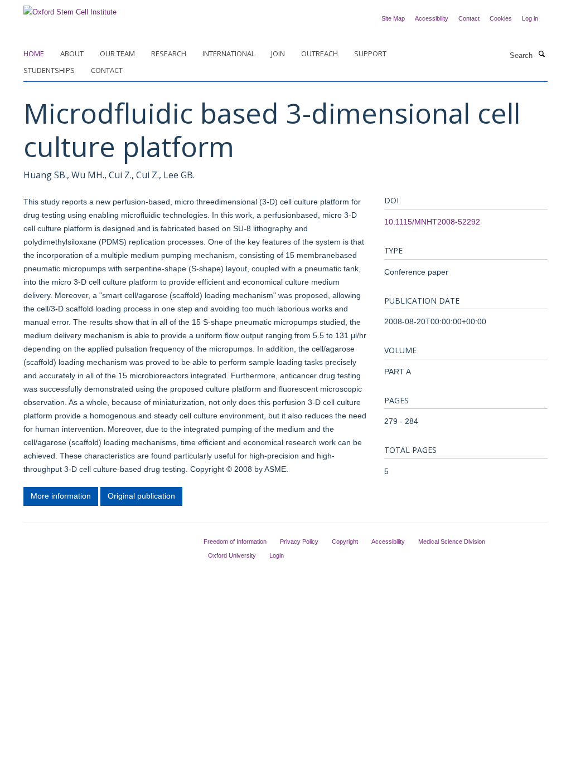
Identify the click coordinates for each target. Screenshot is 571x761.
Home (33, 53)
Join (278, 53)
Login (276, 555)
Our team (117, 53)
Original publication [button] (141, 495)
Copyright (345, 541)
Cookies (501, 18)
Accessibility (431, 18)
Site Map (393, 18)
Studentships (49, 70)
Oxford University (232, 555)
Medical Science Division (451, 541)
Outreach (319, 53)
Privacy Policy (299, 541)
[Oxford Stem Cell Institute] (70, 8)
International (228, 53)
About (72, 53)
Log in (530, 18)
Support (370, 53)
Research (168, 53)
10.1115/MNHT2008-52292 (432, 221)
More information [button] (61, 495)
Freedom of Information (235, 541)
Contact (469, 18)
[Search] (541, 54)
